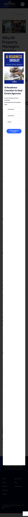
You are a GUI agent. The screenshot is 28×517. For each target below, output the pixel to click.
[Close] (23, 54)
